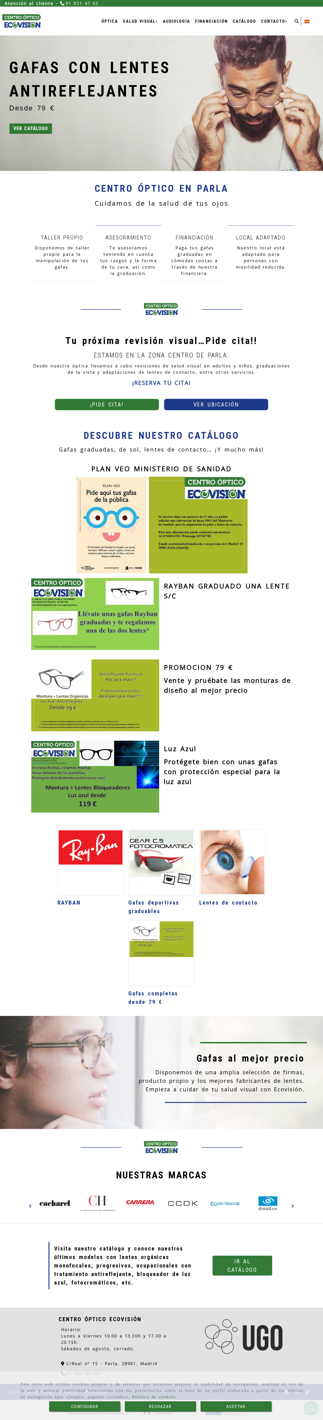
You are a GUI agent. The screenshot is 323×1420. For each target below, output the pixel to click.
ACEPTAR (235, 1406)
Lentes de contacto (228, 902)
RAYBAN (69, 902)
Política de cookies (154, 1396)
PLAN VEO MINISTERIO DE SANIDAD (161, 468)
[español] (307, 21)
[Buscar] (297, 21)
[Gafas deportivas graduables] (161, 862)
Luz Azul (180, 748)
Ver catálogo (30, 128)
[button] (107, 404)
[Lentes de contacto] (232, 862)
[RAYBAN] (90, 862)
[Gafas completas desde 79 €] (161, 953)
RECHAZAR (160, 1406)
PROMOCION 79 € (198, 667)
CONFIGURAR (84, 1406)
